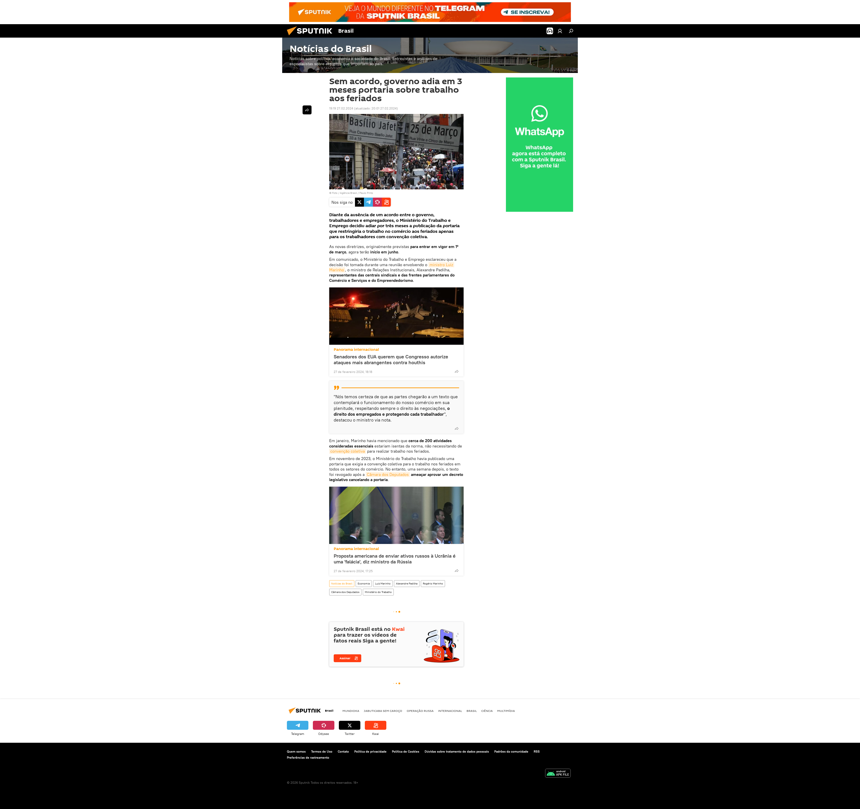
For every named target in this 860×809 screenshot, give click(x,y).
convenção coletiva (347, 451)
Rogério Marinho (433, 583)
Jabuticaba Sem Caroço (383, 711)
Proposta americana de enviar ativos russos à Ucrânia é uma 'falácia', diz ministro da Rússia (395, 559)
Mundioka (350, 711)
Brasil (472, 711)
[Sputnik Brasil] (311, 36)
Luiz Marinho (383, 583)
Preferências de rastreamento (308, 757)
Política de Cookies (405, 751)
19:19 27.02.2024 (341, 108)
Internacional (450, 711)
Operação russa (420, 711)
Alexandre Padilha (406, 583)
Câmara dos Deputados (388, 474)
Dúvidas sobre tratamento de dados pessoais (457, 751)
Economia (364, 583)
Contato (343, 751)
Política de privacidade (370, 751)
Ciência (487, 711)
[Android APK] (558, 774)
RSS (537, 751)
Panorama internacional (356, 349)
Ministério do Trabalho (378, 592)
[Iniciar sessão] (559, 30)
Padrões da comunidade (511, 751)
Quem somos (296, 751)
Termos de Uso (321, 751)
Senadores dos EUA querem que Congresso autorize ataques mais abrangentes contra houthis (391, 359)
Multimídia (506, 711)
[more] (456, 371)
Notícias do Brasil (341, 583)
